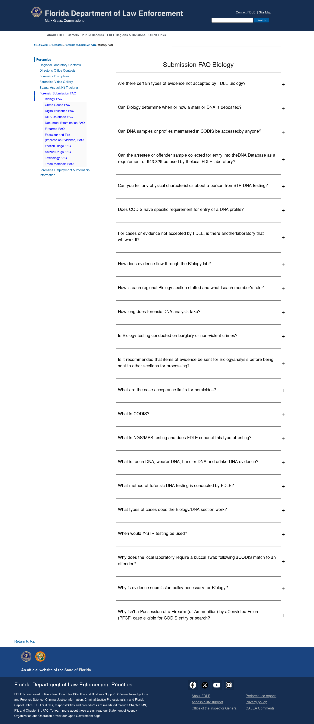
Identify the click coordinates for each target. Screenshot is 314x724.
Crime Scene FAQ (57, 104)
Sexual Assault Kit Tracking (59, 87)
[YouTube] (217, 685)
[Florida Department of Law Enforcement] (27, 656)
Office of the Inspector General (214, 708)
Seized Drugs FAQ (58, 151)
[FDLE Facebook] (193, 685)
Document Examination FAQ (65, 122)
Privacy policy (256, 702)
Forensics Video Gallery (56, 81)
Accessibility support (207, 702)
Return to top (24, 641)
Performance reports (261, 696)
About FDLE (56, 35)
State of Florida (78, 669)
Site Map (265, 12)
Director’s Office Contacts (58, 70)
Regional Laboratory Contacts (60, 64)
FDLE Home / (42, 45)
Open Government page (84, 716)
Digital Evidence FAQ (60, 110)
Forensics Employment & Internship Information (65, 172)
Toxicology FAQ (56, 157)
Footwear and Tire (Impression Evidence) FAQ (64, 137)
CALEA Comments (260, 708)
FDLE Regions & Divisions (126, 35)
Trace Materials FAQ (59, 163)
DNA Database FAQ (59, 116)
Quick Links (157, 35)
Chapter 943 (137, 705)
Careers (73, 35)
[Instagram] (229, 685)
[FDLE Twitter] (205, 685)
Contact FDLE (245, 12)
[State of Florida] (41, 656)
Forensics (56, 45)
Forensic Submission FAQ (80, 45)
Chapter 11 (33, 710)
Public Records (93, 35)
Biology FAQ (53, 98)
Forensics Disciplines (54, 76)
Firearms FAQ (55, 128)
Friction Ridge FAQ (58, 145)
